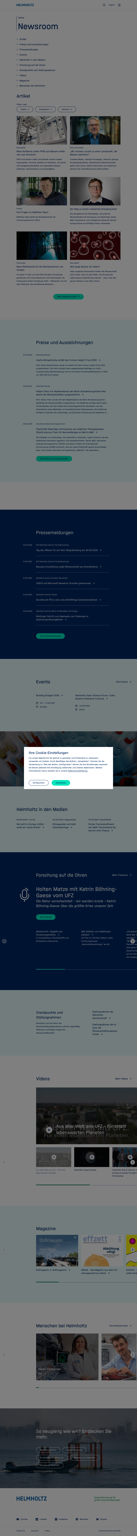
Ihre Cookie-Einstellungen (48, 753)
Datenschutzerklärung (77, 771)
